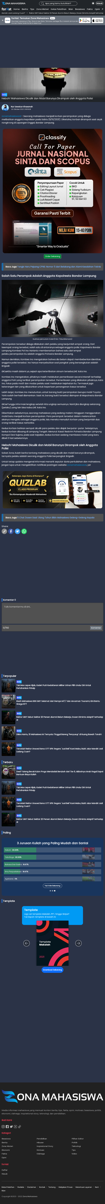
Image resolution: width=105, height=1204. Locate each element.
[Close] (102, 576)
